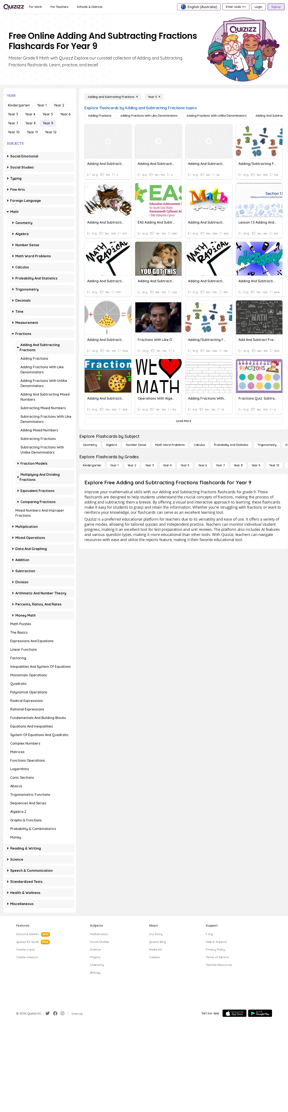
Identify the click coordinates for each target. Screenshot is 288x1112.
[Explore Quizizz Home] (13, 7)
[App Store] (234, 1013)
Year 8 (30, 123)
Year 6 (65, 114)
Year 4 (30, 114)
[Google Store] (260, 1013)
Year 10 (14, 132)
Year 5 (48, 114)
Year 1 (42, 105)
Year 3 (13, 114)
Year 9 (48, 123)
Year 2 (59, 105)
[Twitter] (47, 1013)
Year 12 (50, 132)
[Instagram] (62, 1013)
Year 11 (32, 132)
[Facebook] (55, 1013)
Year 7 (13, 123)
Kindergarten (19, 105)
